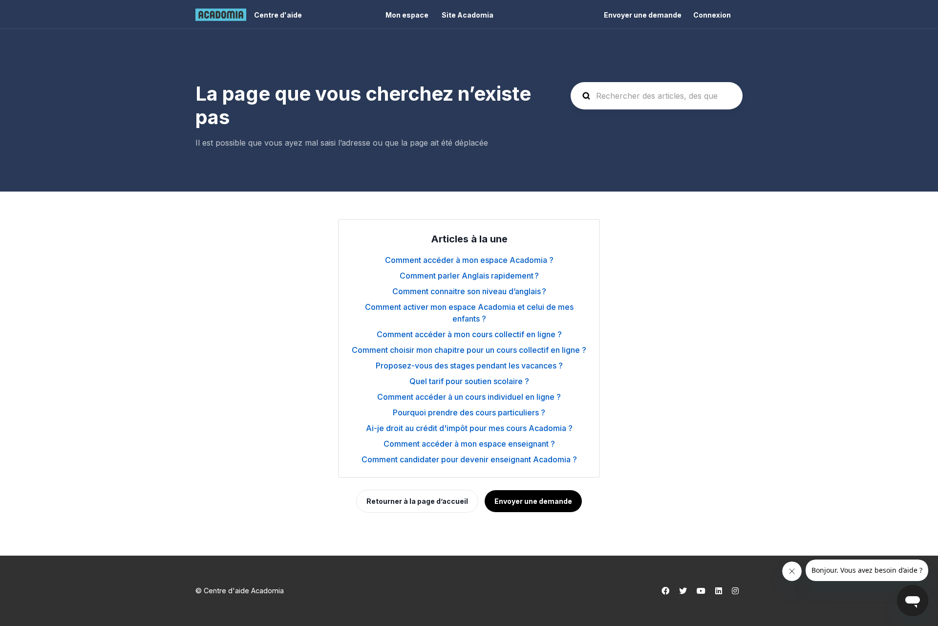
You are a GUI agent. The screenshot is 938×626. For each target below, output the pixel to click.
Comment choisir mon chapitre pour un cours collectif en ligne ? (469, 350)
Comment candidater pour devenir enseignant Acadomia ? (469, 459)
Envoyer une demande (643, 15)
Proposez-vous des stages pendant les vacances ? (469, 365)
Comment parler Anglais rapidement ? (469, 276)
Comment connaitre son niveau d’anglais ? (469, 291)
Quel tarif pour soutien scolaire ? (469, 381)
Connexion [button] (712, 15)
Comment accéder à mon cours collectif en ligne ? (469, 334)
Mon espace (406, 15)
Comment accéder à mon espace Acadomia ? (469, 260)
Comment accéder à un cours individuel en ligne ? (469, 397)
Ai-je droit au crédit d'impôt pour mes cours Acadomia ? (469, 428)
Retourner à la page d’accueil (417, 501)
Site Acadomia (467, 15)
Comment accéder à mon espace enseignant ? (469, 444)
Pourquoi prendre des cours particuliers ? (469, 412)
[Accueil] (220, 14)
